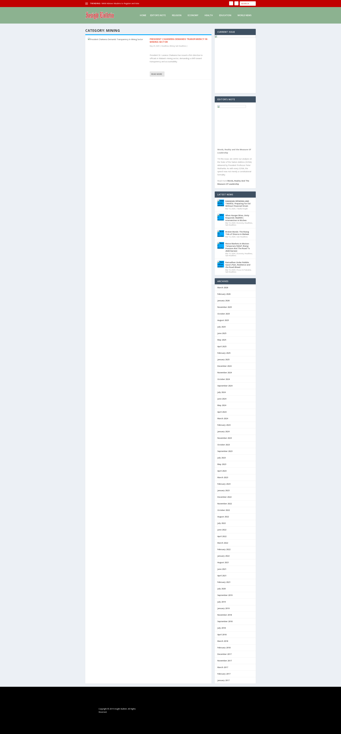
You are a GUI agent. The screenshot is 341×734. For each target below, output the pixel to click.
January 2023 (223, 490)
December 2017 (224, 654)
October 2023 (223, 444)
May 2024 (221, 405)
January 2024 (223, 431)
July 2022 (221, 523)
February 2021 (223, 582)
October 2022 (223, 510)
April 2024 (221, 412)
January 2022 (223, 556)
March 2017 (222, 667)
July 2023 (221, 457)
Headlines (165, 46)
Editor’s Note (158, 15)
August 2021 (223, 562)
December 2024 (224, 366)
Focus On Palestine (244, 270)
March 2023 (222, 477)
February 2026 (223, 294)
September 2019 (224, 595)
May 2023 (221, 464)
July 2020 (221, 588)
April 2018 (221, 634)
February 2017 (223, 674)
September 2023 (224, 451)
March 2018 (222, 641)
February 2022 (223, 549)
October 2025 (223, 313)
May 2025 (221, 340)
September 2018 (224, 621)
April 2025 (221, 346)
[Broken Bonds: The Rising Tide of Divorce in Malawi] (220, 233)
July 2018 (221, 628)
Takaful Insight (242, 209)
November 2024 (224, 372)
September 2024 (224, 385)
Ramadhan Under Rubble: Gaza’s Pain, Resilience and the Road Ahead (237, 264)
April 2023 (221, 471)
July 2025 (221, 326)
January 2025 (223, 359)
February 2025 (223, 353)
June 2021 (221, 569)
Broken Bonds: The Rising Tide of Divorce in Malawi (237, 232)
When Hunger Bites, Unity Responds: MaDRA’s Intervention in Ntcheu (237, 217)
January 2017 (223, 680)
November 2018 (224, 615)
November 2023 (224, 438)
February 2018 (223, 647)
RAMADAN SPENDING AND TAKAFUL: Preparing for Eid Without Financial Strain (237, 203)
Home (143, 15)
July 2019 (221, 602)
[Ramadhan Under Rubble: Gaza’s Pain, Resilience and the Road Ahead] (220, 264)
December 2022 (224, 497)
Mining (172, 46)
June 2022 (221, 529)
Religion (176, 15)
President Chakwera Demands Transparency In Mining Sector (178, 40)
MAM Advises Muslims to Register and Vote (120, 3)
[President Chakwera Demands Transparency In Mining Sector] (117, 39)
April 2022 (221, 536)
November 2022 (224, 503)
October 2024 (223, 379)
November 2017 (224, 660)
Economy (193, 15)
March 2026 (222, 287)
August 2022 (223, 516)
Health (209, 15)
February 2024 (223, 425)
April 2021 (221, 575)
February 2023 (223, 484)
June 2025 (221, 333)
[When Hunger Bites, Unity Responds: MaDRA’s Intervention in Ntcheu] (220, 217)
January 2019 (223, 608)
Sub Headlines (180, 46)
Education (225, 15)
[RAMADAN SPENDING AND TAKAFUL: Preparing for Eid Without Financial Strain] (220, 203)
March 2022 (222, 543)
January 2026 (223, 300)
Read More (156, 74)
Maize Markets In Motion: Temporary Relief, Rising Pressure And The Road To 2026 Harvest (237, 247)
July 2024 (221, 392)
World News (244, 15)
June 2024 (221, 398)
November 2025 (224, 307)
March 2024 (222, 418)
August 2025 (223, 320)
